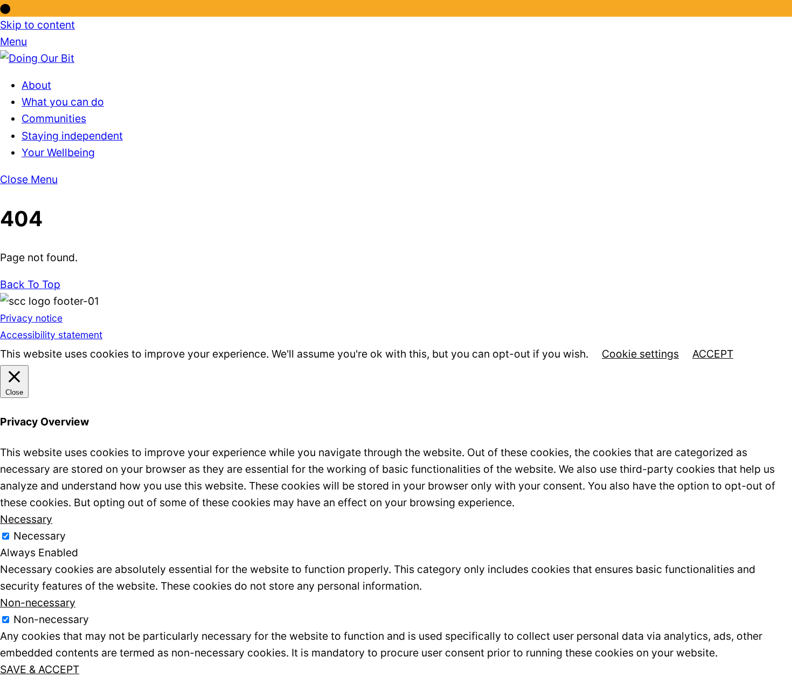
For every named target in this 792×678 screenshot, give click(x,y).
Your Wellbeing (58, 152)
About (36, 85)
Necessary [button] (26, 519)
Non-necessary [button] (37, 602)
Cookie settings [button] (640, 353)
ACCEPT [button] (712, 353)
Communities (54, 118)
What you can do (63, 101)
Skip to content (37, 24)
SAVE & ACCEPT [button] (39, 669)
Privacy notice (31, 318)
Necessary (39, 535)
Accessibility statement (51, 334)
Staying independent (72, 135)
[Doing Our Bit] (37, 58)
